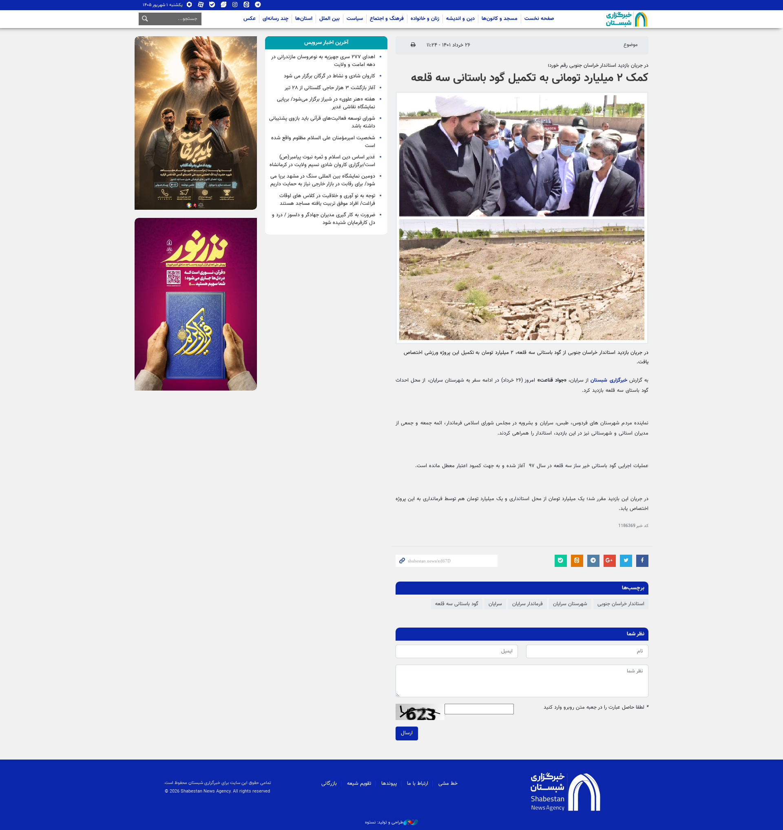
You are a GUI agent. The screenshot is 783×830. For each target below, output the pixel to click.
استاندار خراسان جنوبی (620, 604)
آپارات (201, 6)
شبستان (603, 19)
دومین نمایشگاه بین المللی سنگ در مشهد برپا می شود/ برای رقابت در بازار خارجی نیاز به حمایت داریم (322, 180)
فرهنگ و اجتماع (387, 19)
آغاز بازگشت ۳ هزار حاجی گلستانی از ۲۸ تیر (330, 88)
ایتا (246, 6)
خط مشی (448, 783)
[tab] (326, 42)
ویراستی (223, 6)
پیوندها (389, 783)
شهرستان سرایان (570, 604)
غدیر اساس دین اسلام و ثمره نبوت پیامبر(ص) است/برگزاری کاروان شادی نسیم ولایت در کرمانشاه (322, 161)
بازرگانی (329, 783)
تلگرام (258, 6)
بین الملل (329, 19)
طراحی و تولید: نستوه (384, 822)
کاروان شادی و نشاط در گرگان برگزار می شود (329, 76)
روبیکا (189, 6)
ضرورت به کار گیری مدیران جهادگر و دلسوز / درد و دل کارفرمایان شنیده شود (323, 219)
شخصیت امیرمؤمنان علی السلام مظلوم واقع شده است (323, 142)
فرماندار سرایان (527, 604)
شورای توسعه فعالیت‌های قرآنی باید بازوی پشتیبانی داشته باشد (322, 122)
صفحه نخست (539, 19)
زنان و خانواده (425, 19)
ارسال (407, 733)
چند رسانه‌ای (275, 19)
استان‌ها (303, 19)
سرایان (495, 604)
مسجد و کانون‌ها (500, 19)
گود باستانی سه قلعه (456, 604)
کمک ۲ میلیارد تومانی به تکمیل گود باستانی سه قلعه (529, 78)
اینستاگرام (235, 6)
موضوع (631, 45)
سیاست (355, 19)
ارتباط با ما (417, 783)
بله (212, 6)
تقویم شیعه (359, 783)
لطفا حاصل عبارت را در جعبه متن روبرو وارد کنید (596, 707)
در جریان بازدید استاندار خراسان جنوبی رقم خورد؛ (598, 65)
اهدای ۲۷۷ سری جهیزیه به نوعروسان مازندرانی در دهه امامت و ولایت (323, 61)
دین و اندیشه (460, 19)
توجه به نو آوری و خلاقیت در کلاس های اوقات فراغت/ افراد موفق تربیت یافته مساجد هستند (327, 200)
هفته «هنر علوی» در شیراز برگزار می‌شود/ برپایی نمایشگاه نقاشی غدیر (326, 103)
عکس (249, 19)
